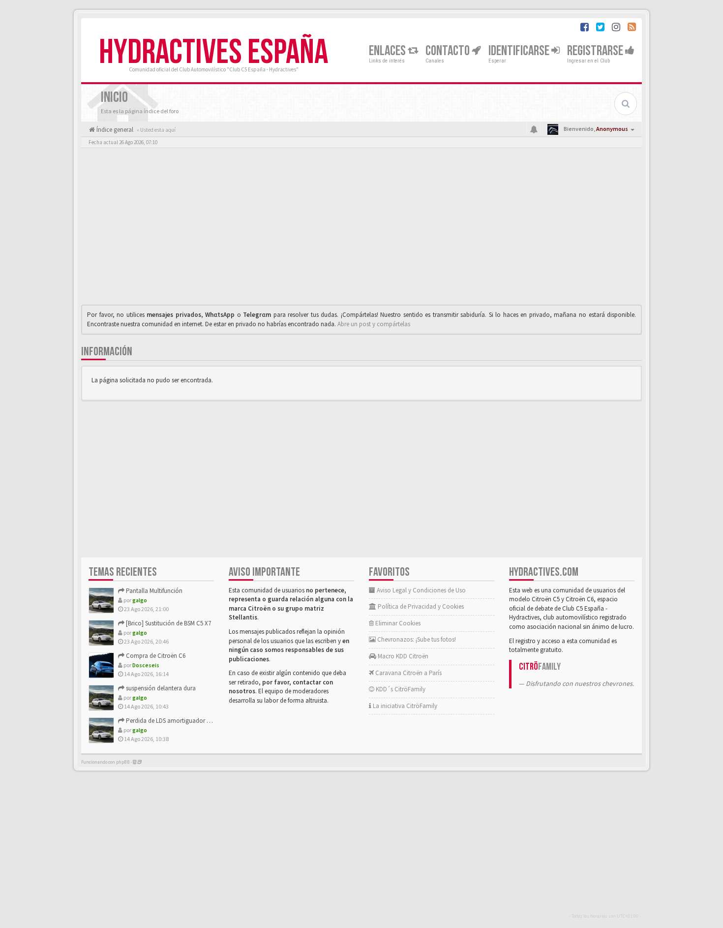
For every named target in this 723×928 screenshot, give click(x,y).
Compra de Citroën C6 (154, 655)
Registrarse (596, 51)
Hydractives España (213, 52)
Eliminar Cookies (397, 623)
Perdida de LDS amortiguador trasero (174, 720)
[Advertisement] (361, 229)
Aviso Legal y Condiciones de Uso (420, 590)
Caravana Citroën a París (408, 673)
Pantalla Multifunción (153, 591)
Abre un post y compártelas (373, 324)
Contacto (448, 51)
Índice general (114, 129)
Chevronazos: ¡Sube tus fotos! (416, 639)
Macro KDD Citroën (402, 656)
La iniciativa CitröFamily (404, 706)
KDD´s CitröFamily (399, 689)
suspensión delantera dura (160, 688)
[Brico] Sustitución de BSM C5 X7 (167, 623)
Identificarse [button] (519, 51)
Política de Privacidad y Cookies (420, 606)
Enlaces (388, 51)
